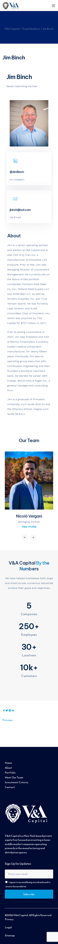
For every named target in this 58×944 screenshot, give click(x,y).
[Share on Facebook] (4, 711)
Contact (10, 787)
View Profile (29, 526)
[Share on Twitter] (6, 711)
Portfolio (10, 772)
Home (8, 763)
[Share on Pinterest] (10, 711)
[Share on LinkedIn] (13, 711)
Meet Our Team (14, 777)
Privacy (9, 919)
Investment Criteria (16, 782)
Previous (7, 720)
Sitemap (10, 935)
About (8, 768)
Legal (8, 927)
